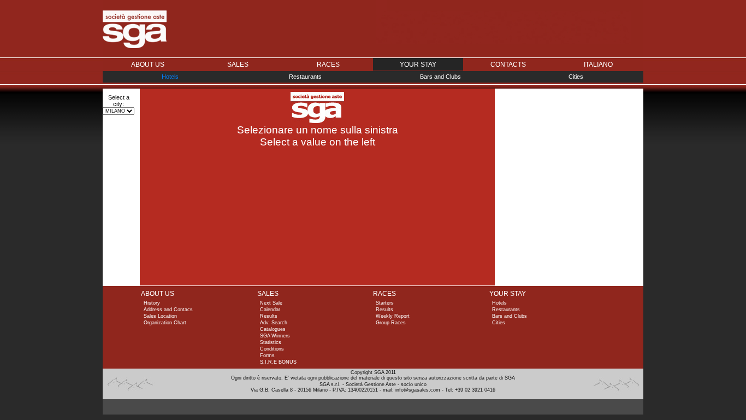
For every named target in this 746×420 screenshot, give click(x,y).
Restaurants (305, 76)
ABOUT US (147, 64)
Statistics (270, 342)
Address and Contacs (168, 309)
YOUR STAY (507, 294)
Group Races (391, 322)
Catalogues (273, 329)
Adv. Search (273, 322)
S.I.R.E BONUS (278, 362)
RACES (328, 64)
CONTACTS (508, 64)
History (152, 303)
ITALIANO (598, 64)
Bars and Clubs (440, 76)
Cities (576, 76)
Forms (267, 355)
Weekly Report (393, 316)
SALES (237, 64)
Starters (385, 303)
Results (268, 316)
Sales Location (160, 316)
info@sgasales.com (417, 390)
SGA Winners (275, 336)
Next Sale (271, 303)
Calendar (270, 309)
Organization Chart (165, 322)
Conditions (272, 349)
